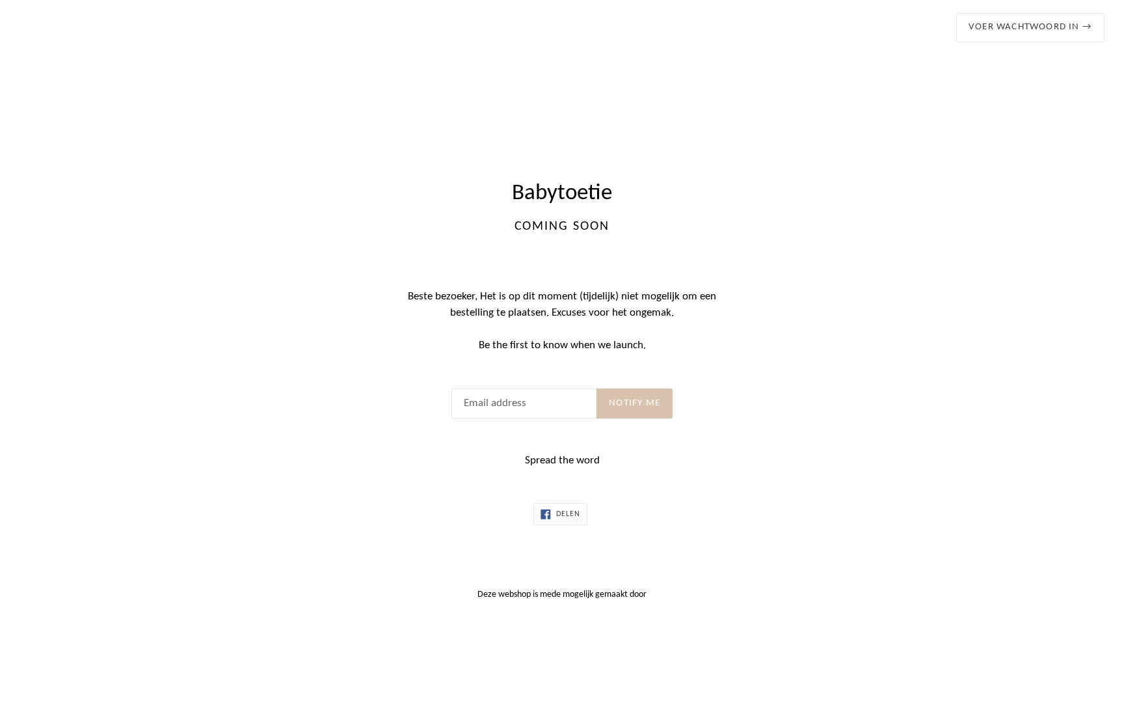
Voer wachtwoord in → (1030, 27)
